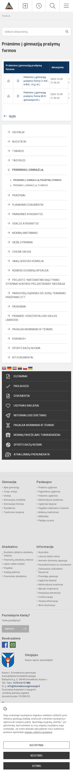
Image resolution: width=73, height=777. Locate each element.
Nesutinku (36, 755)
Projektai (8, 568)
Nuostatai (19, 141)
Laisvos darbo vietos (49, 556)
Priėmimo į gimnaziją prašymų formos (37, 180)
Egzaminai (20, 376)
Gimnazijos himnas (14, 504)
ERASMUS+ (19, 338)
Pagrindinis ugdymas (49, 491)
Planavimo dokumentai (27, 204)
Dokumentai (22, 395)
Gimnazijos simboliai (14, 500)
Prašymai (18, 195)
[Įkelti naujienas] (25, 6)
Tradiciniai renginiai (14, 512)
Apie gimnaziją (11, 487)
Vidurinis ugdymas (48, 495)
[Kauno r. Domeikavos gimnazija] (9, 5)
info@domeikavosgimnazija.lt (23, 686)
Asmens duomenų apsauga (30, 270)
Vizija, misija (10, 491)
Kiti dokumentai (22, 357)
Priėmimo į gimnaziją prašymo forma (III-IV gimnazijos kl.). (35, 96)
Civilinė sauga (21, 251)
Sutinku (36, 765)
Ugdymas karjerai (26, 405)
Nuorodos (43, 552)
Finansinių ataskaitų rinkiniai (18, 560)
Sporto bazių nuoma (26, 348)
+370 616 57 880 (21, 682)
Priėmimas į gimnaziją (27, 169)
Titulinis (6, 15)
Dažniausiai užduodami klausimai (50, 571)
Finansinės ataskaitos (27, 214)
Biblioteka (43, 516)
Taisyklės (18, 160)
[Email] (13, 645)
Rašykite (9, 628)
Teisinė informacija (48, 601)
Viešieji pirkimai (22, 242)
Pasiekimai (19, 306)
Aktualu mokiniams (48, 588)
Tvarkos (18, 151)
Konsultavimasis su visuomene (54, 564)
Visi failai (18, 132)
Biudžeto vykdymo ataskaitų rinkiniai (18, 554)
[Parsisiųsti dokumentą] (8, 80)
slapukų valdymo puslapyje (38, 732)
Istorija (7, 495)
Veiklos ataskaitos (25, 223)
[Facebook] (5, 645)
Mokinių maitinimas (25, 232)
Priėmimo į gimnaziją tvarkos (30, 185)
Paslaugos (21, 386)
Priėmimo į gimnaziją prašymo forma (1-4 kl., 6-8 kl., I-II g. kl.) (36, 81)
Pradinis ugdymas (47, 487)
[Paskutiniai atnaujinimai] (39, 6)
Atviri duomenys (46, 605)
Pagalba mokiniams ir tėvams (32, 329)
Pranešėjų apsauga (48, 576)
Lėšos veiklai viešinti (14, 564)
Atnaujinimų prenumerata (32, 454)
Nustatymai (36, 745)
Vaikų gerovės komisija (28, 261)
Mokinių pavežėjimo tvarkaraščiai (37, 434)
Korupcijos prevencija (49, 593)
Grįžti (12, 116)
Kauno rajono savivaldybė (39, 660)
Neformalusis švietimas (30, 415)
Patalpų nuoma (46, 520)
